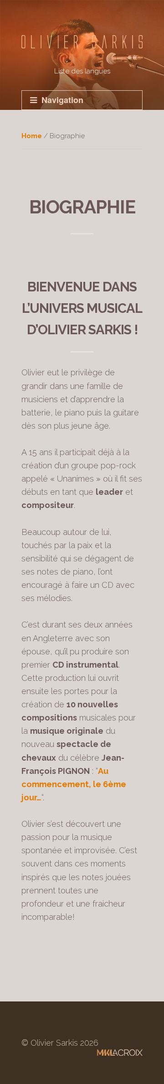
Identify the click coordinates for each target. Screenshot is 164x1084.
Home (31, 136)
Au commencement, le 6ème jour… (73, 784)
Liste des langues (82, 71)
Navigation (62, 100)
